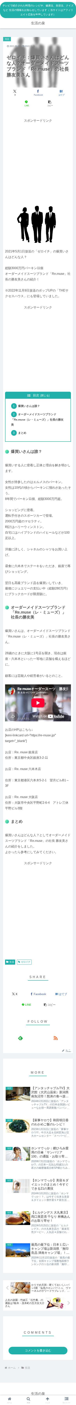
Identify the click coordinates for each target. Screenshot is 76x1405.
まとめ (22, 432)
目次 (36, 395)
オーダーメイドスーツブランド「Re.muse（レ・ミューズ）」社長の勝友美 (37, 419)
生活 (11, 962)
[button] (49, 103)
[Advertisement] (38, 161)
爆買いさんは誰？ (29, 405)
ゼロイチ (25, 962)
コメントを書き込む (38, 1350)
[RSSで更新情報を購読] (55, 1038)
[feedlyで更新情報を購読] (20, 1038)
